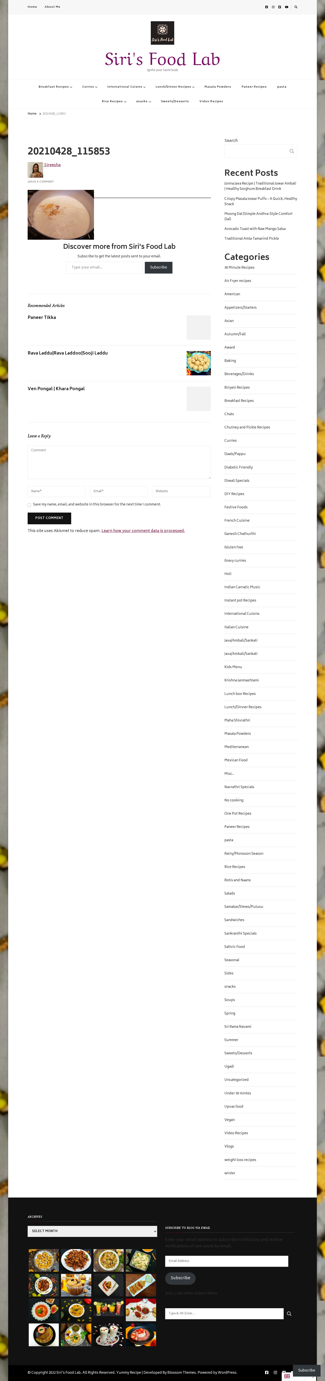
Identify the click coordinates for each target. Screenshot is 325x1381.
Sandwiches (234, 920)
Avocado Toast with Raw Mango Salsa (255, 229)
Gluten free (233, 547)
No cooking (233, 800)
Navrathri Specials (239, 787)
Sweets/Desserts (175, 101)
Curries (88, 87)
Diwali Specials (236, 481)
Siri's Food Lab (162, 56)
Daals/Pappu (235, 454)
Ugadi (229, 1067)
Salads (229, 894)
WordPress (227, 1373)
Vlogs (229, 1147)
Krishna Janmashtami (241, 680)
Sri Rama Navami (237, 1027)
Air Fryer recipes (237, 281)
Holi (227, 574)
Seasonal (231, 960)
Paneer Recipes (254, 87)
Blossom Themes (181, 1373)
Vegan (229, 1120)
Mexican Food (236, 760)
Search (231, 141)
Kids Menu (233, 667)
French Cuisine (237, 521)
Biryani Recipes (237, 388)
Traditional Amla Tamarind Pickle (251, 239)
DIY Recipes (234, 494)
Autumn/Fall (235, 334)
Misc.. (229, 774)
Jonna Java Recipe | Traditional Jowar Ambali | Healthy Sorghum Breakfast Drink (260, 186)
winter (229, 1173)
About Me (52, 7)
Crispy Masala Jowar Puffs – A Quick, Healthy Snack (260, 202)
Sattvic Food (234, 947)
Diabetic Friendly (238, 468)
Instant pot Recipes (240, 601)
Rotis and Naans (237, 880)
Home (32, 7)
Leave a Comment (41, 182)
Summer (231, 1040)
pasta (282, 87)
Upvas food (233, 1107)
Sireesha (52, 165)
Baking (230, 361)
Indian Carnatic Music (242, 587)
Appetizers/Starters (240, 308)
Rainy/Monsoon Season (243, 854)
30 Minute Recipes (239, 268)
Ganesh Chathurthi (240, 534)
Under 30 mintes (237, 1093)
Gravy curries (235, 561)
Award (229, 348)
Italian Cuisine (236, 627)
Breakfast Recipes (54, 87)
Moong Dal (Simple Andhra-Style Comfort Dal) (258, 217)
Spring (229, 1013)
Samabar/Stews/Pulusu (243, 907)
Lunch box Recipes (240, 694)
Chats (229, 414)
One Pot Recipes (237, 814)
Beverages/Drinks (239, 374)
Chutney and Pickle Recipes (247, 427)
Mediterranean (236, 747)
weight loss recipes (240, 1160)
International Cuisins (124, 87)
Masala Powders (218, 87)
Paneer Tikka (42, 318)
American (232, 294)
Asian (229, 321)
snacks (141, 101)
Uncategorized (236, 1080)
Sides (228, 973)
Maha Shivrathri (237, 720)
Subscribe (158, 267)
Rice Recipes (112, 101)
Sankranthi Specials (240, 934)
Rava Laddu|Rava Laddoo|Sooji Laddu (68, 353)
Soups (229, 1000)
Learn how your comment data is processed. (143, 531)
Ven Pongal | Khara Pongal (56, 389)
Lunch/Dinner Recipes (173, 87)
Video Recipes (211, 101)
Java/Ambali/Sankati (241, 641)
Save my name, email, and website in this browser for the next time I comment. (97, 505)
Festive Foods (236, 507)
